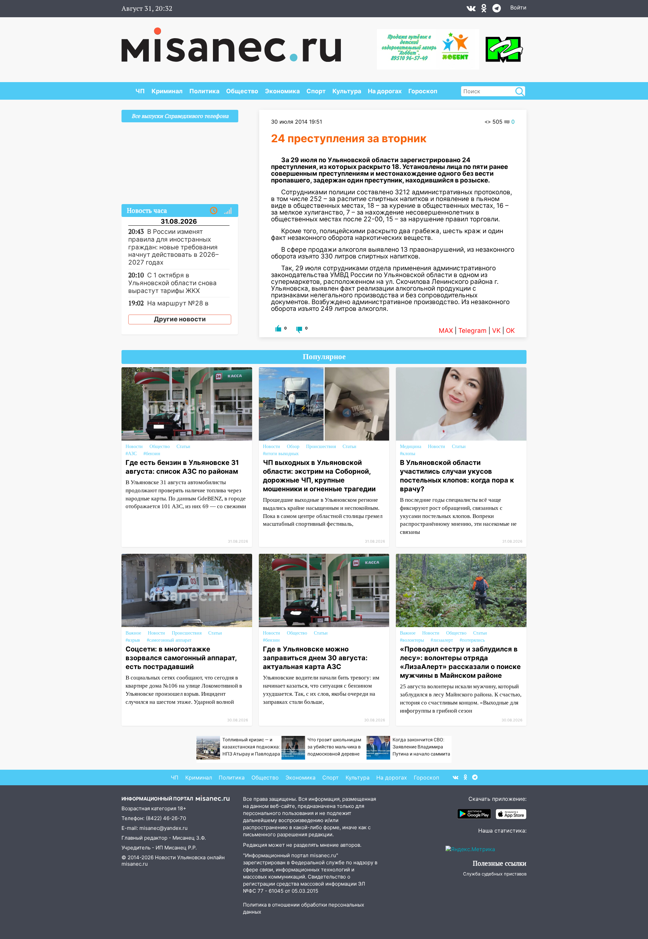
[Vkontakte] (471, 9)
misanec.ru (135, 864)
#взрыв (133, 640)
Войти (518, 7)
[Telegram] (496, 9)
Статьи (183, 446)
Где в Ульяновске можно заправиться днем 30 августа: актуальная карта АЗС (315, 658)
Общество (242, 91)
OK (510, 331)
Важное (133, 633)
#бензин (151, 453)
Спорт (316, 91)
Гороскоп (422, 91)
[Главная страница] (231, 41)
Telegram (472, 331)
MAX (446, 331)
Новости (134, 446)
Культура (346, 91)
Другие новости (180, 319)
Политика (204, 91)
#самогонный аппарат (169, 640)
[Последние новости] (213, 211)
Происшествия (321, 446)
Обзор (293, 446)
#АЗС (131, 453)
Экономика (282, 91)
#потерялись (472, 640)
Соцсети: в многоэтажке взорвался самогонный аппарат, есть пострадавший (181, 658)
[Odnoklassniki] (484, 9)
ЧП (140, 91)
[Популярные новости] (228, 211)
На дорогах (385, 91)
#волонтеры (412, 640)
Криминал (167, 91)
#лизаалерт (442, 640)
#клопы (407, 453)
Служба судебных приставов (494, 873)
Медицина (410, 446)
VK (496, 331)
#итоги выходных (281, 453)
